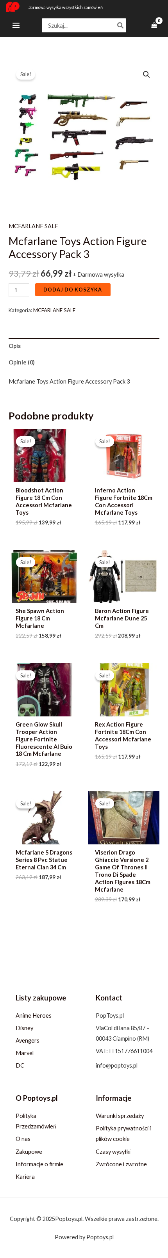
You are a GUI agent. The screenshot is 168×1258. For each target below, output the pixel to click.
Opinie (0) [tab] (22, 362)
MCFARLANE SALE (33, 226)
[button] (146, 75)
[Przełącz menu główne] (16, 25)
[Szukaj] (121, 25)
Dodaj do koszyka (72, 289)
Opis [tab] (15, 346)
